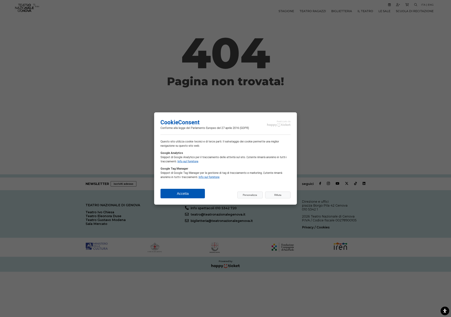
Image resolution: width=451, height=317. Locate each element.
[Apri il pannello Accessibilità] (445, 311)
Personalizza (250, 195)
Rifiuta (277, 195)
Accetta (183, 193)
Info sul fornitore (187, 161)
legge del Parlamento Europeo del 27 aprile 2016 (208, 128)
